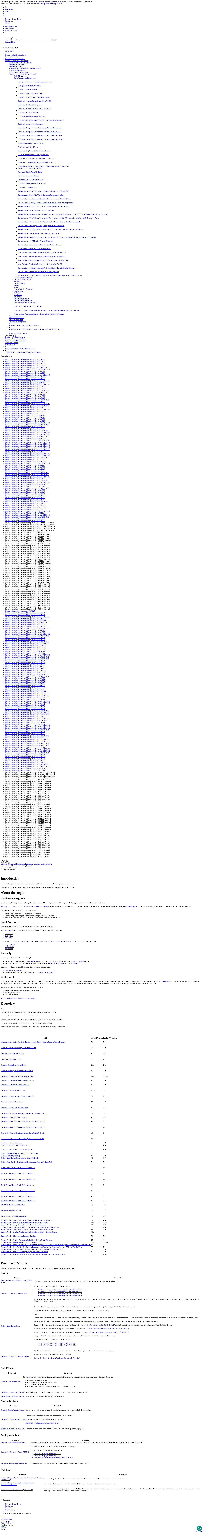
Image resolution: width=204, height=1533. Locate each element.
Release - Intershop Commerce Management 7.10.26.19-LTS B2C (27, 454)
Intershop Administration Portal (15, 55)
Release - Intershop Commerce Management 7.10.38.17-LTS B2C (27, 375)
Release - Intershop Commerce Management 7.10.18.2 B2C (25, 498)
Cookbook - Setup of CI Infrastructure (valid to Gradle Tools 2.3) (40, 135)
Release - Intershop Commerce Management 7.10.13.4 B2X (25, 762)
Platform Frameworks (16, 318)
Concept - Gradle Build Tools (28, 89)
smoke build (9, 934)
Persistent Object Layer (21, 299)
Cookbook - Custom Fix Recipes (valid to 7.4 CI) (34, 101)
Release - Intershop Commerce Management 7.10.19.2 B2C (25, 459)
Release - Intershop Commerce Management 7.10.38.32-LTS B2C (27, 434)
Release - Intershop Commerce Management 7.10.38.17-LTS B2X (27, 620)
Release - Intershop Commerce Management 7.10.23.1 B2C (25, 411)
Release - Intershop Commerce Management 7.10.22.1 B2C (25, 471)
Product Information (16, 320)
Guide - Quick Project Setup (27, 187)
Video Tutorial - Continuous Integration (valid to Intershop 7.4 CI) (40, 264)
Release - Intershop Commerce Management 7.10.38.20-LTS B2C (27, 423)
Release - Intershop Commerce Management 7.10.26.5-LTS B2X (27, 622)
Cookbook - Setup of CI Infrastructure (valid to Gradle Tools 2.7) (40, 139)
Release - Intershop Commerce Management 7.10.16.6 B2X (25, 630)
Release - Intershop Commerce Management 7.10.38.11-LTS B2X (27, 720)
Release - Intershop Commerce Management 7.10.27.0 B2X (25, 626)
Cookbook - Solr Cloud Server (28, 147)
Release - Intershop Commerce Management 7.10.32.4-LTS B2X (27, 659)
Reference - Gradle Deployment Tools (30, 180)
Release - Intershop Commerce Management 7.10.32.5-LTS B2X (27, 676)
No (4, 1529)
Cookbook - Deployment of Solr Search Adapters (34, 151)
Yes (4, 1527)
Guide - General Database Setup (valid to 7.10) (33, 155)
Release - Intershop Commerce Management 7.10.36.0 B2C (25, 438)
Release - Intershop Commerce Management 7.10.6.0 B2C (24, 465)
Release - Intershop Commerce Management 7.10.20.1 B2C (25, 386)
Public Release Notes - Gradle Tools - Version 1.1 (18, 1173)
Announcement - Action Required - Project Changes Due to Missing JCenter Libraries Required (50, 275)
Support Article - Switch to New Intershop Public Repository (38, 272)
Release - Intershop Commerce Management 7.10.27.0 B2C (25, 363)
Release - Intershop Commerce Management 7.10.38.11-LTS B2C (27, 404)
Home (3, 1517)
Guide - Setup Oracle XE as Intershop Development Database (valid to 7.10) (43, 166)
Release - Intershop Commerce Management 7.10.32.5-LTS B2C (27, 406)
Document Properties (10, 868)
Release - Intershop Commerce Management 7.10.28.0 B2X (25, 722)
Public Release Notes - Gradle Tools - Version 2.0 (18, 1179)
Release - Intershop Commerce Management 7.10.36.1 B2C (25, 365)
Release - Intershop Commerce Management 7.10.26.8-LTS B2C (27, 488)
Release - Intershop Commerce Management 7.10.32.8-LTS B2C (27, 475)
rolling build (9, 936)
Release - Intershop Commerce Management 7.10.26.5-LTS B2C (27, 517)
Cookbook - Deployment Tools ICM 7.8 (47, 1456)
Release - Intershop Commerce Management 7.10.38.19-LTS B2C (27, 484)
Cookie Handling (19, 283)
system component (131, 906)
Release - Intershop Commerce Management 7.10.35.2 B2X (25, 705)
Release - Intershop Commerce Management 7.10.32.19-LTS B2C (27, 511)
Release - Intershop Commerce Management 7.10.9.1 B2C (24, 415)
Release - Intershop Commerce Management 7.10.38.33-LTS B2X (27, 764)
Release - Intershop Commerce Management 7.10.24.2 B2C (25, 402)
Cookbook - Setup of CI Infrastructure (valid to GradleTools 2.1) (39, 132)
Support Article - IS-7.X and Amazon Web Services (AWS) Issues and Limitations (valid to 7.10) (46, 310)
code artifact (84, 903)
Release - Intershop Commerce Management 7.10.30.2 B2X (25, 755)
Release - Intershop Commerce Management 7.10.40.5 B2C (25, 461)
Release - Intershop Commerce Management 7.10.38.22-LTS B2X (27, 674)
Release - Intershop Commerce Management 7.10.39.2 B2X (25, 770)
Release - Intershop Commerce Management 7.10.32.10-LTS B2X (27, 728)
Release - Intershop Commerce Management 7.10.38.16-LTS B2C (27, 369)
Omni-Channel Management (18, 316)
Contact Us (9, 21)
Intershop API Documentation (15, 337)
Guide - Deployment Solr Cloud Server (31, 143)
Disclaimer (6, 1500)
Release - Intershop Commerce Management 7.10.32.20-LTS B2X (27, 703)
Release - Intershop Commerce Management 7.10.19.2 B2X (25, 732)
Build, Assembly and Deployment (25, 78)
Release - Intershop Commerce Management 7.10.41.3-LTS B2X (27, 714)
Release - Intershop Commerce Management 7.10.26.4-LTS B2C (27, 457)
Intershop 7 (4, 906)
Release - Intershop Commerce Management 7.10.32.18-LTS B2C (27, 450)
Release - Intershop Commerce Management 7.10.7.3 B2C (24, 513)
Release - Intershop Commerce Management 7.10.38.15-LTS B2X (27, 634)
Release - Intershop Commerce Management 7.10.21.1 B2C (25, 478)
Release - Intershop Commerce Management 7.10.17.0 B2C (25, 359)
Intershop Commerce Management (16, 61)
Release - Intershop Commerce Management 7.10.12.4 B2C (25, 505)
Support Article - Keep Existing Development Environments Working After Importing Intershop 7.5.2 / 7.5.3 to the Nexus (58, 218)
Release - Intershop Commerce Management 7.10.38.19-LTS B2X (27, 739)
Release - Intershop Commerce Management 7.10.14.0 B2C (25, 467)
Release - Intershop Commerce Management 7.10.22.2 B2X (25, 640)
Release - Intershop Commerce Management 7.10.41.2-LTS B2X (27, 736)
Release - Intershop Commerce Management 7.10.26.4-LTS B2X (27, 730)
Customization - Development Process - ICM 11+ (25, 68)
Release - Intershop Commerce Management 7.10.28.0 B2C (25, 452)
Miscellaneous (10, 345)
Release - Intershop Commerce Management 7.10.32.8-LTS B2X (27, 743)
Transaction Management (17, 322)
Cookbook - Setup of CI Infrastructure (30, 124)
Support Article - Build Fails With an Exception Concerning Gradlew (41, 195)
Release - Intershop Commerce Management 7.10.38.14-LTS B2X (27, 724)
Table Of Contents (9, 870)
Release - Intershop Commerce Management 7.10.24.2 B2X (25, 665)
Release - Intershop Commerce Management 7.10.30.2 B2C (25, 490)
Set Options (199, 1531)
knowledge (9, 9)
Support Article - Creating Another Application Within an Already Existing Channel (46, 203)
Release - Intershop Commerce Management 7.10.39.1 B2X (25, 647)
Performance (18, 297)
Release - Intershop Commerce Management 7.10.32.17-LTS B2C (27, 381)
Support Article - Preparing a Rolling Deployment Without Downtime (41, 226)
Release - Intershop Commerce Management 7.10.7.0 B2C (24, 500)
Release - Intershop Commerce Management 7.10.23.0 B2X (25, 759)
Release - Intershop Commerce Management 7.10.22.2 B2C (25, 379)
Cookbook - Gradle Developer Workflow (32, 116)
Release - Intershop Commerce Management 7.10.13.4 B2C (25, 503)
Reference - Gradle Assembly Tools (30, 172)
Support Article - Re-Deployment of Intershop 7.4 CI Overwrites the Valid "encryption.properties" (51, 229)
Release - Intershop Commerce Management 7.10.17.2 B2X (25, 716)
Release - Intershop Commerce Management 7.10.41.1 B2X (25, 645)
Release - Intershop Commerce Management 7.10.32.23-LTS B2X (27, 695)
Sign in (7, 23)
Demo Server (9, 51)
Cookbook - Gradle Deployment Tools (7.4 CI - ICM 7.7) (109, 1332)
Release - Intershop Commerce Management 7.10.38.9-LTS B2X (27, 745)
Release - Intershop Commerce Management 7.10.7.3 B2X (25, 666)
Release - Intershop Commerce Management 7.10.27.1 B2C (25, 509)
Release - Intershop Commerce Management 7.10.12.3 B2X (25, 638)
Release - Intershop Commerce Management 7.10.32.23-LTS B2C (27, 446)
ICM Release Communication (19, 72)
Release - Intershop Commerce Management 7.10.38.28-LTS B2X (27, 701)
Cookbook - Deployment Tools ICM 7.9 (47, 1454)
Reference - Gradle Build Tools (28, 176)
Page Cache (18, 295)
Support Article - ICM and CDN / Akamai (28, 306)
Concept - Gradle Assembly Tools (29, 86)
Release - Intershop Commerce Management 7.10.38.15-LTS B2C (27, 384)
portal (7, 11)
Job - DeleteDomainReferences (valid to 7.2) (20, 348)
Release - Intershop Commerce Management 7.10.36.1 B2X (25, 632)
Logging (16, 287)
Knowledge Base (11, 26)
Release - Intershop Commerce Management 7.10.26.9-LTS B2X (27, 636)
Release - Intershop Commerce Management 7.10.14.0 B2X (25, 668)
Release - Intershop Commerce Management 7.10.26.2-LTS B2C (27, 425)
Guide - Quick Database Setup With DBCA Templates (36, 158)
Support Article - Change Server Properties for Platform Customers (40, 245)
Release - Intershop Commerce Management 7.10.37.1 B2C (25, 361)
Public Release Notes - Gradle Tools (30, 168)
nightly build (9, 947)
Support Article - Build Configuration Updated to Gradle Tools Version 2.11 (43, 191)
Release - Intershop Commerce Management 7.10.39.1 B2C (25, 396)
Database (17, 285)
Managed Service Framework (23, 289)
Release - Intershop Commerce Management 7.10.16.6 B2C (25, 394)
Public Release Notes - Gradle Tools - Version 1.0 (18, 1168)
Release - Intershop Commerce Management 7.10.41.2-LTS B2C (27, 480)
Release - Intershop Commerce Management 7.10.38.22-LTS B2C (27, 409)
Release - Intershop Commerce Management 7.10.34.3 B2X (25, 709)
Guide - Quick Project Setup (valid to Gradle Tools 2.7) (57, 1345)
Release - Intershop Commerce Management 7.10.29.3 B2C (25, 407)
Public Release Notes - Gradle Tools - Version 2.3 (18, 1191)
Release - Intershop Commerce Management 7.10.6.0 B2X (25, 734)
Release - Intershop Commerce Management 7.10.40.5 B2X (25, 651)
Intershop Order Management (15, 341)
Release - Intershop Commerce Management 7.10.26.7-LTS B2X (27, 711)
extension (82, 961)
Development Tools (16, 66)
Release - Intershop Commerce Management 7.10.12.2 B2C (25, 373)
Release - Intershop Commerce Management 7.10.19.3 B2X (25, 699)
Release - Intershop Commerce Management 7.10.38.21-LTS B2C (27, 515)
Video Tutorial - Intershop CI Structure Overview (34, 249)
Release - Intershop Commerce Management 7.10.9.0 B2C (24, 383)
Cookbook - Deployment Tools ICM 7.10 (32, 183)
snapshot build (10, 945)
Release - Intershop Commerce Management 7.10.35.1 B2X (25, 653)
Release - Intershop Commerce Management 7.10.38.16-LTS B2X (27, 617)
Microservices (18, 291)
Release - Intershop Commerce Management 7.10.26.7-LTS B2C (27, 430)
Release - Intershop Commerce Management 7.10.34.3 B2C (25, 429)
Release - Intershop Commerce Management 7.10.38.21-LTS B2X (27, 768)
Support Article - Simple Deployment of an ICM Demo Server (39, 233)
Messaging (17, 281)
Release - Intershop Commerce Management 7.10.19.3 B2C (25, 421)
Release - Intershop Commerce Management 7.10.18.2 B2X (25, 663)
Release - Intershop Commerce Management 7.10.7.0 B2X (25, 760)
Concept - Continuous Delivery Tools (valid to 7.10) (35, 82)
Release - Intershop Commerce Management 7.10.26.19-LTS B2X (27, 726)
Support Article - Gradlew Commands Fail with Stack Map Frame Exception (43, 206)
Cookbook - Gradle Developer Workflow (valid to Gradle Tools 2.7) (41, 120)
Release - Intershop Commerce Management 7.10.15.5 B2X (25, 670)
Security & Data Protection (23, 300)
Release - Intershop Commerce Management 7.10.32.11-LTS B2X (27, 749)
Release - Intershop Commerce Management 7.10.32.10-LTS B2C (27, 455)
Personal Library (10, 42)
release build (9, 949)
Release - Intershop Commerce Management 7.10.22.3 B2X (25, 661)
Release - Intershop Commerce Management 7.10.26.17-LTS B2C (27, 390)
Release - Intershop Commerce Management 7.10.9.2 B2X (25, 686)
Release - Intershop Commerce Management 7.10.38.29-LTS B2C (27, 432)
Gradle (64, 906)
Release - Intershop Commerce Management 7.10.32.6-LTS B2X (27, 657)
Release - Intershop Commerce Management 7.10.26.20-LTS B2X (27, 713)
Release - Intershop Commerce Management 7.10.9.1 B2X (25, 684)
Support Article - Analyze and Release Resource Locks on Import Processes (39, 314)
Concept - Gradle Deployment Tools (30, 93)
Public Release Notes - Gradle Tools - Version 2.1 (18, 1185)
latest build (8, 938)
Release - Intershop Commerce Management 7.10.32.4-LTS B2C (27, 400)
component (34, 961)
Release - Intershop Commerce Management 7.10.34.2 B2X (25, 615)
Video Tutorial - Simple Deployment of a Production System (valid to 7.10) (43, 260)
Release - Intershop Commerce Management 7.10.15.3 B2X (25, 690)
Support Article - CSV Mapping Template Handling (35, 241)
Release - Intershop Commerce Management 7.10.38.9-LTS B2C (27, 436)
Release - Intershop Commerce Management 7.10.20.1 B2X (25, 649)
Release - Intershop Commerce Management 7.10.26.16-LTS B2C (27, 477)
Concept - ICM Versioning (18, 333)
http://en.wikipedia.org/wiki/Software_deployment (18, 998)
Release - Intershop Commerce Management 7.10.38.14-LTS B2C (27, 448)
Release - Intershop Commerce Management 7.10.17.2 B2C (25, 469)
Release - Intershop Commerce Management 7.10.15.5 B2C (25, 371)
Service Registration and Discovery (25, 302)
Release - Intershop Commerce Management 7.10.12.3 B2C (25, 377)
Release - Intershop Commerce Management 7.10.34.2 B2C (25, 507)
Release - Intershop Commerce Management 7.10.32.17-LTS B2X (27, 643)
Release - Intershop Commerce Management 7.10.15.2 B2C (25, 494)
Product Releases (11, 30)
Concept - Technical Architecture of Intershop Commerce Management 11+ (34, 329)
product (73, 961)
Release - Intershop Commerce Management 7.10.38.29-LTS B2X (27, 751)
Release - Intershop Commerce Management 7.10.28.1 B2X (25, 624)
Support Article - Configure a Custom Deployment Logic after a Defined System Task (46, 268)
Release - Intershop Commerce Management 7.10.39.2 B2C (25, 521)
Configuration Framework (22, 279)
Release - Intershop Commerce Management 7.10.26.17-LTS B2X (27, 655)
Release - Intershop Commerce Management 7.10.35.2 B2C (25, 427)
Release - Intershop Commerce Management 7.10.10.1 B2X (25, 680)
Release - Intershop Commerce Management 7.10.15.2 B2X (25, 757)
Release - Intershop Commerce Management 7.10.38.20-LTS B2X (27, 691)
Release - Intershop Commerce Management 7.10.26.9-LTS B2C (27, 367)
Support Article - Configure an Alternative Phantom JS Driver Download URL (44, 199)
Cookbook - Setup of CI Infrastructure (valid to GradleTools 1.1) (39, 128)
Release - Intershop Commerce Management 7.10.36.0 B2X (25, 707)
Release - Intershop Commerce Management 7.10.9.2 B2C (24, 417)
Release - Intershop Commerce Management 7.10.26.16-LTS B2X (27, 741)
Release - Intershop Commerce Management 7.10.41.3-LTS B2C (27, 473)
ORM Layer (18, 293)
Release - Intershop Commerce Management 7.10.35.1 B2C (25, 388)
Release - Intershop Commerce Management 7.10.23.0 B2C (25, 496)
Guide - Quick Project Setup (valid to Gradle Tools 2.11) (37, 162)
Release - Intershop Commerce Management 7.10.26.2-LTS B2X (27, 642)
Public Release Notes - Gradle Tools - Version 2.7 (18, 1196)
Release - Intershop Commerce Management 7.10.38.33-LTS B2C (27, 482)
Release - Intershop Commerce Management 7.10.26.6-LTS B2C (27, 501)
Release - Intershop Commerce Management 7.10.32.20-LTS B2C (27, 444)
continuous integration (21, 941)
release (75, 963)
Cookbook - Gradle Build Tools (28, 112)
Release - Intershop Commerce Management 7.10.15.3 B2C (25, 419)
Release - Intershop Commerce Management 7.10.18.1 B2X (25, 693)
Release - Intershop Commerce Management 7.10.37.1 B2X (25, 672)
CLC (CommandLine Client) (23, 277)
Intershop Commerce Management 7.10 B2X (20, 611)
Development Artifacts (16, 64)
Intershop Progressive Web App (15, 339)
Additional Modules (11, 343)
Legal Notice (57, 4)
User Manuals (9, 28)
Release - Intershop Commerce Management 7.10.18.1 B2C (25, 492)
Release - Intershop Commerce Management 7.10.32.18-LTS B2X (27, 718)
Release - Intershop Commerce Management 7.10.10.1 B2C (25, 413)
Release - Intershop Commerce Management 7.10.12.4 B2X (25, 613)
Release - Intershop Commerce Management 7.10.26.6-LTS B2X (27, 766)
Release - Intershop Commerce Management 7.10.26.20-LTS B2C (27, 442)
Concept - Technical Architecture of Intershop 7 (25, 325)
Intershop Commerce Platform (15, 59)
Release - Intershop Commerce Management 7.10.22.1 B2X (25, 737)
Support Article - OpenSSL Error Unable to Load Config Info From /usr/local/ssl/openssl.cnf (49, 222)
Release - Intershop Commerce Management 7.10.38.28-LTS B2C (27, 463)
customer (165, 981)
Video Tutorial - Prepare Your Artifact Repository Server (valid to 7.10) (41, 256)
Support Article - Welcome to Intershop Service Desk (23, 352)
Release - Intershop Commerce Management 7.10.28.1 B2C (25, 519)
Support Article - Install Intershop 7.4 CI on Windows (36, 210)
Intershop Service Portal (13, 19)
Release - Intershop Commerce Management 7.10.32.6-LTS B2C (27, 392)
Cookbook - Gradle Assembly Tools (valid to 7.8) (34, 109)
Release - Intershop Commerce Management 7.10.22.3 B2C (25, 398)
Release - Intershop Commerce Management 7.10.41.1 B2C (25, 486)
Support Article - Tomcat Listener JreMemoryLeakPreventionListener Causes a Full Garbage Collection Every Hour (57, 237)
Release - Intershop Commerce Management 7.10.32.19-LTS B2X (27, 628)
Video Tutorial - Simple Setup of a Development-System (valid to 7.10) (42, 252)
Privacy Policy (45, 4)
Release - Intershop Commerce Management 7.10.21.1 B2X (25, 747)
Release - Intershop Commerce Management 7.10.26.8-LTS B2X (27, 753)
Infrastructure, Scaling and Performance (22, 74)
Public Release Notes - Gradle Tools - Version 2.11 (18, 1201)
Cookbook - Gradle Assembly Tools (30, 105)
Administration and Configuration (20, 63)
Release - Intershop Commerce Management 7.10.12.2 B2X (25, 678)
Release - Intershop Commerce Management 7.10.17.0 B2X (25, 619)
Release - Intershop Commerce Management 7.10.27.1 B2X (25, 697)
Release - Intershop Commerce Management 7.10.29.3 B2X (25, 682)
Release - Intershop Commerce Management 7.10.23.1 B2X (25, 688)
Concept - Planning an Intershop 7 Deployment (34, 97)
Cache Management (20, 76)
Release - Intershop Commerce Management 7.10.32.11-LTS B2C (27, 440)
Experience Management (17, 70)
